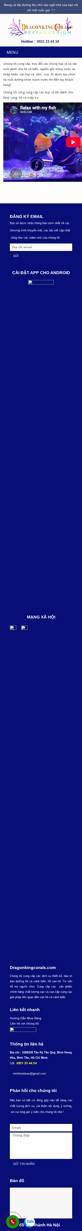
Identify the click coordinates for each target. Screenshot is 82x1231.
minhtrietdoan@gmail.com (29, 1073)
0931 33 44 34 (48, 41)
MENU (12, 52)
